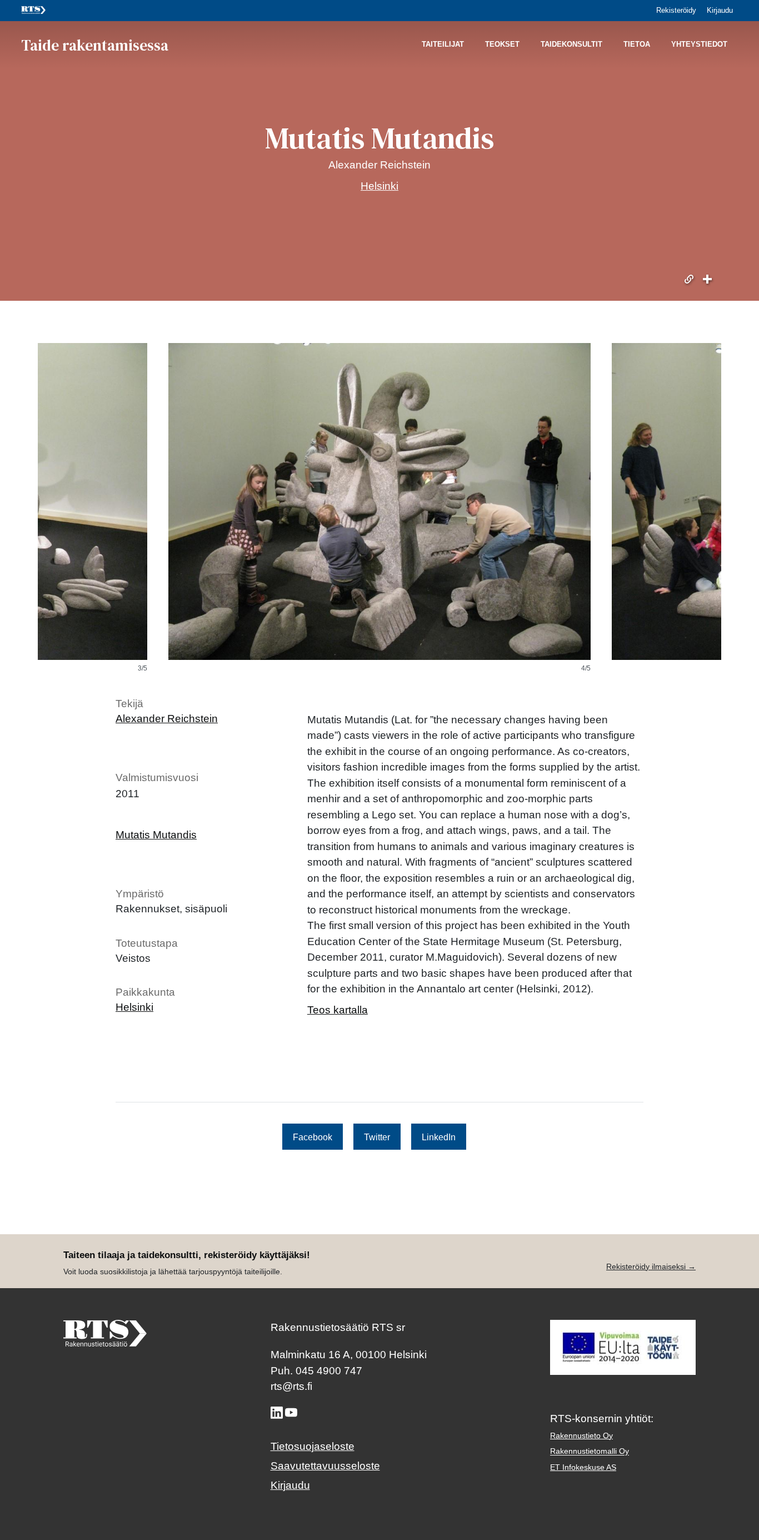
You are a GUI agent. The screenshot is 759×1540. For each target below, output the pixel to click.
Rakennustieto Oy (581, 1435)
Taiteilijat (443, 45)
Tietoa (636, 45)
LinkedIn (439, 1136)
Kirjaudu (720, 10)
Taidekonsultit (571, 45)
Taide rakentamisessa (94, 44)
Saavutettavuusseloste (325, 1466)
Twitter (377, 1136)
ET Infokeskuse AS (583, 1467)
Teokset (502, 45)
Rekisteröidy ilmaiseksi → (651, 1266)
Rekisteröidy (676, 10)
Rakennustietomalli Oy (589, 1451)
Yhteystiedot (699, 45)
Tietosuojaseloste (312, 1446)
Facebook (312, 1136)
